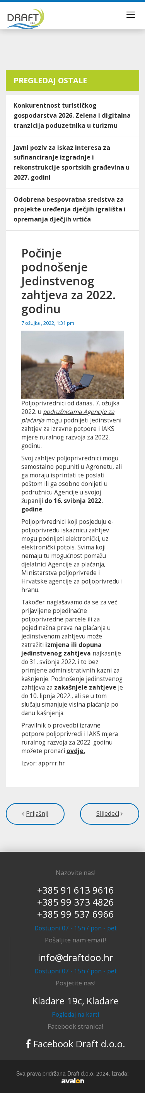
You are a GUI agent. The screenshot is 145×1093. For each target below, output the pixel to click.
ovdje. (76, 751)
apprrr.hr (51, 763)
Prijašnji (37, 814)
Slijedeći (107, 814)
